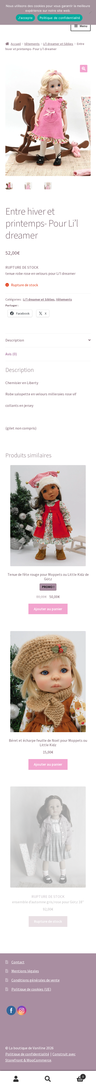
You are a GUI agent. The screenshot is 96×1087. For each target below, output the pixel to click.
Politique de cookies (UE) (31, 989)
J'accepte (25, 18)
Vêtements (32, 44)
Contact (17, 962)
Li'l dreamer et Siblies (58, 44)
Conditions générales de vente (35, 980)
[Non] (90, 12)
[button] (83, 68)
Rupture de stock (48, 921)
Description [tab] (14, 340)
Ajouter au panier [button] (48, 608)
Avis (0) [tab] (11, 354)
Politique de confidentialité (27, 1054)
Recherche (48, 1079)
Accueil (16, 44)
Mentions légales (25, 971)
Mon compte (16, 1079)
